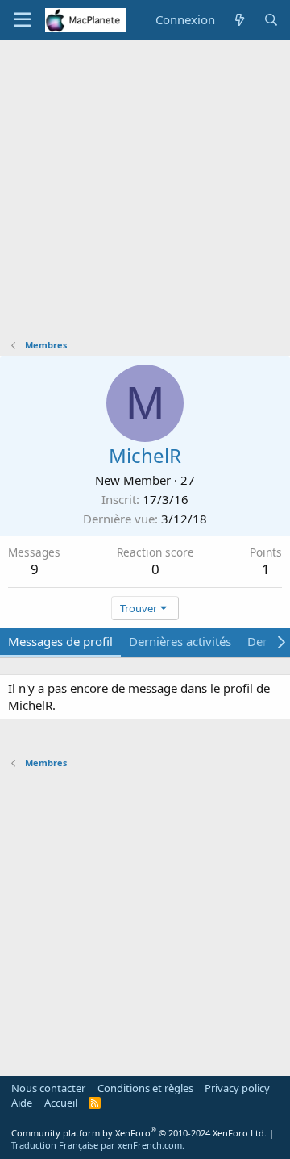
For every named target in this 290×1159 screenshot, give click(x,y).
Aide (21, 1102)
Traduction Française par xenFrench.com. (97, 1145)
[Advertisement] (145, 193)
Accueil (60, 1102)
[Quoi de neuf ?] (239, 20)
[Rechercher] (271, 20)
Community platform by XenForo (139, 1133)
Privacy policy (237, 1088)
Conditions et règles (145, 1088)
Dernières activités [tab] (180, 641)
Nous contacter (48, 1088)
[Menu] (22, 20)
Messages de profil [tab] (60, 641)
